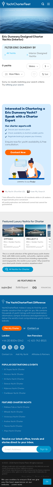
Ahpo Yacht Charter (12, 431)
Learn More (16, 485)
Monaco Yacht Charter (14, 374)
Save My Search (37, 191)
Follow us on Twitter (10, 347)
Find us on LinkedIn (22, 347)
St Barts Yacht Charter (14, 379)
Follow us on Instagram (16, 347)
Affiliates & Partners (41, 354)
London (6, 335)
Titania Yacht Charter (13, 426)
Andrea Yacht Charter (13, 421)
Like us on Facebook (4, 347)
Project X (32, 239)
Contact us (33, 328)
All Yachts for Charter (19, 269)
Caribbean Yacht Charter (15, 393)
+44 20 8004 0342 (12, 340)
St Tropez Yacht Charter (14, 369)
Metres (32, 66)
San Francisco (34, 335)
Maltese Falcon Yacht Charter (17, 407)
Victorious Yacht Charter (14, 416)
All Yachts (11, 53)
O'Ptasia (8, 239)
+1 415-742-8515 (36, 340)
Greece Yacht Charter (13, 383)
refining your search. (14, 84)
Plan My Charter (11, 328)
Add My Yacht (22, 354)
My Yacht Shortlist (15, 191)
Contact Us (7, 354)
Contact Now (18, 152)
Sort (46, 74)
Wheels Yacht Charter (13, 412)
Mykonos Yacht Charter (14, 388)
